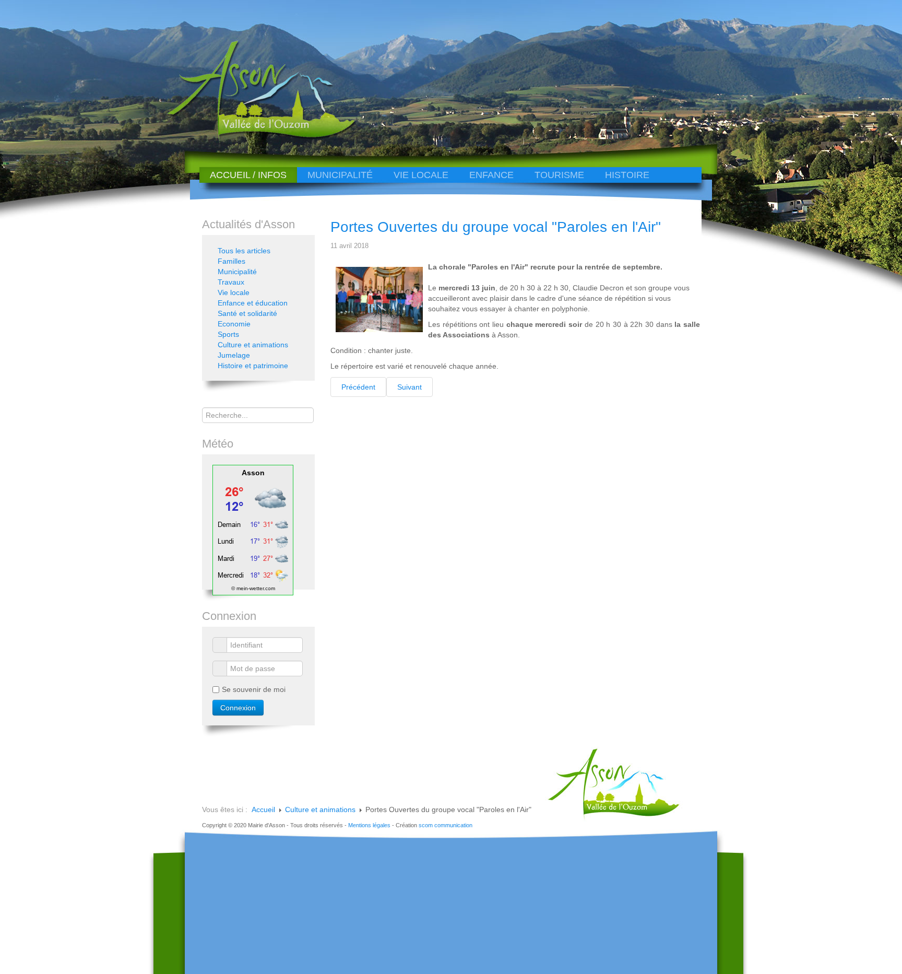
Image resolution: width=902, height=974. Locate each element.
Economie (234, 324)
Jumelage (234, 355)
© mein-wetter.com (253, 588)
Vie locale (421, 175)
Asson (253, 472)
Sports (228, 334)
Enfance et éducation (253, 303)
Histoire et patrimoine (253, 365)
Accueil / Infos (248, 175)
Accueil (263, 809)
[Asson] (255, 137)
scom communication (445, 825)
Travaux (231, 282)
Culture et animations (253, 345)
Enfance (491, 175)
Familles (231, 261)
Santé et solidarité (247, 313)
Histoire (627, 175)
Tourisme (559, 175)
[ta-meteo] (253, 529)
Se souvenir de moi (254, 689)
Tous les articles (244, 251)
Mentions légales (369, 825)
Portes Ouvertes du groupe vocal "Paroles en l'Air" (495, 227)
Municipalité (340, 175)
